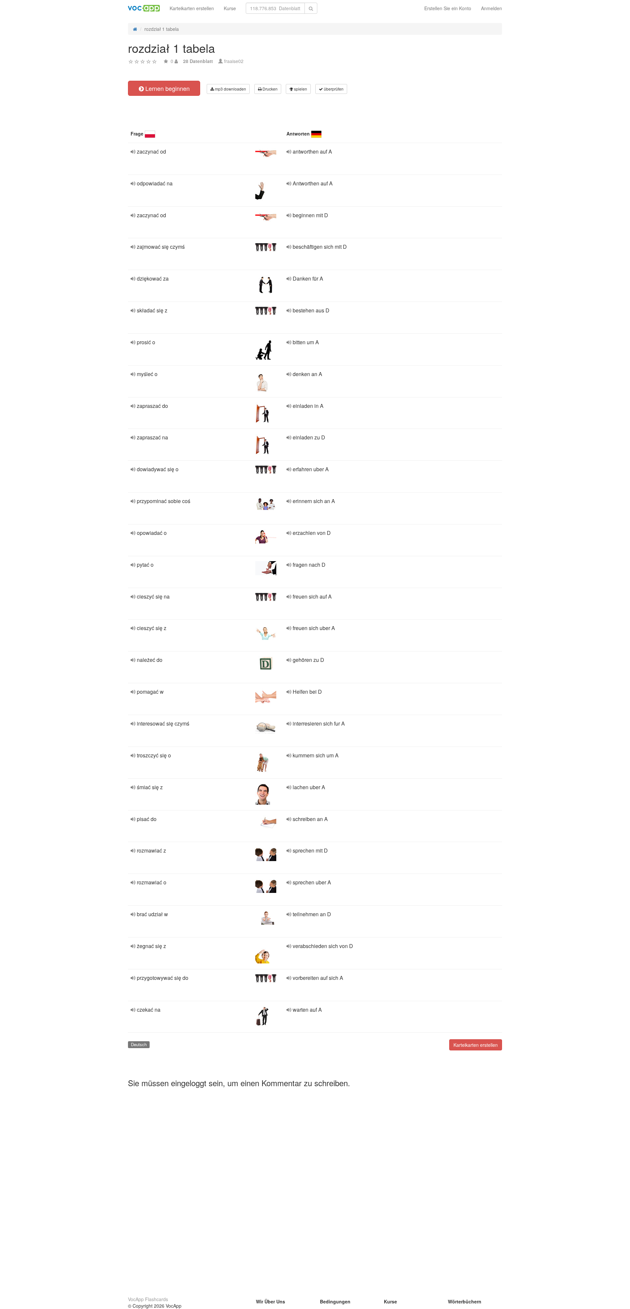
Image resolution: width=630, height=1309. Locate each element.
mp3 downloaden (230, 89)
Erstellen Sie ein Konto (447, 8)
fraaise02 (233, 61)
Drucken (270, 89)
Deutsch (139, 1044)
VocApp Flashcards (148, 1299)
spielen (300, 89)
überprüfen (333, 89)
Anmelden (491, 8)
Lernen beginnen (167, 88)
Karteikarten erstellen (192, 8)
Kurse (230, 8)
